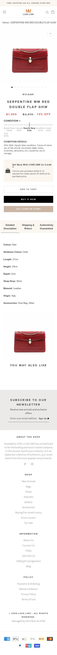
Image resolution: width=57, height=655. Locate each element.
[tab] (10, 227)
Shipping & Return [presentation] (28, 227)
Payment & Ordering (28, 583)
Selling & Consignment (28, 561)
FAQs (29, 550)
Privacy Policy (28, 594)
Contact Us (28, 545)
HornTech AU (32, 621)
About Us (28, 540)
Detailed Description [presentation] (10, 227)
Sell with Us (28, 556)
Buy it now (28, 199)
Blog (28, 566)
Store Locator (28, 517)
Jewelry (28, 502)
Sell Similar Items (28, 209)
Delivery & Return (28, 589)
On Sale (28, 523)
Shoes (28, 491)
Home (5, 22)
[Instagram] (32, 464)
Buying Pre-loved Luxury (28, 512)
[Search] (47, 12)
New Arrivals (28, 481)
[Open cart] (52, 12)
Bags (28, 486)
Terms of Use (28, 599)
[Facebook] (25, 464)
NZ (43, 621)
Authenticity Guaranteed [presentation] (47, 227)
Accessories (28, 507)
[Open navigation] (4, 12)
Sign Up (43, 418)
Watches (28, 497)
